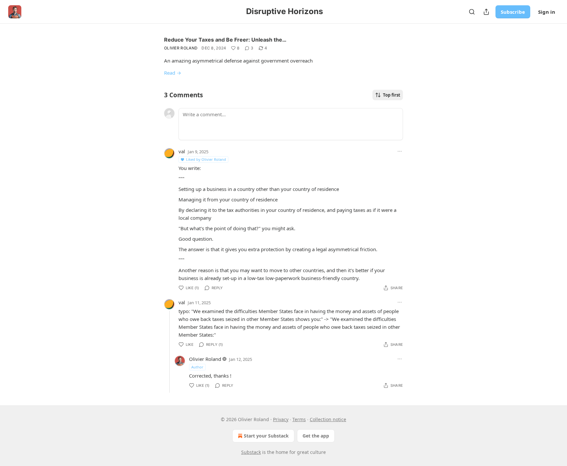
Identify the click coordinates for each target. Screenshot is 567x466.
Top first (391, 95)
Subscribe (513, 12)
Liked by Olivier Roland (206, 159)
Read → (172, 72)
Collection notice (328, 419)
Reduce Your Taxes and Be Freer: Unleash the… (225, 39)
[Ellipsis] (399, 151)
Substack (251, 452)
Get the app (316, 436)
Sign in (546, 12)
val (181, 151)
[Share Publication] (486, 11)
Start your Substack (266, 436)
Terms (299, 419)
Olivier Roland (181, 48)
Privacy (280, 419)
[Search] (471, 11)
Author (197, 366)
